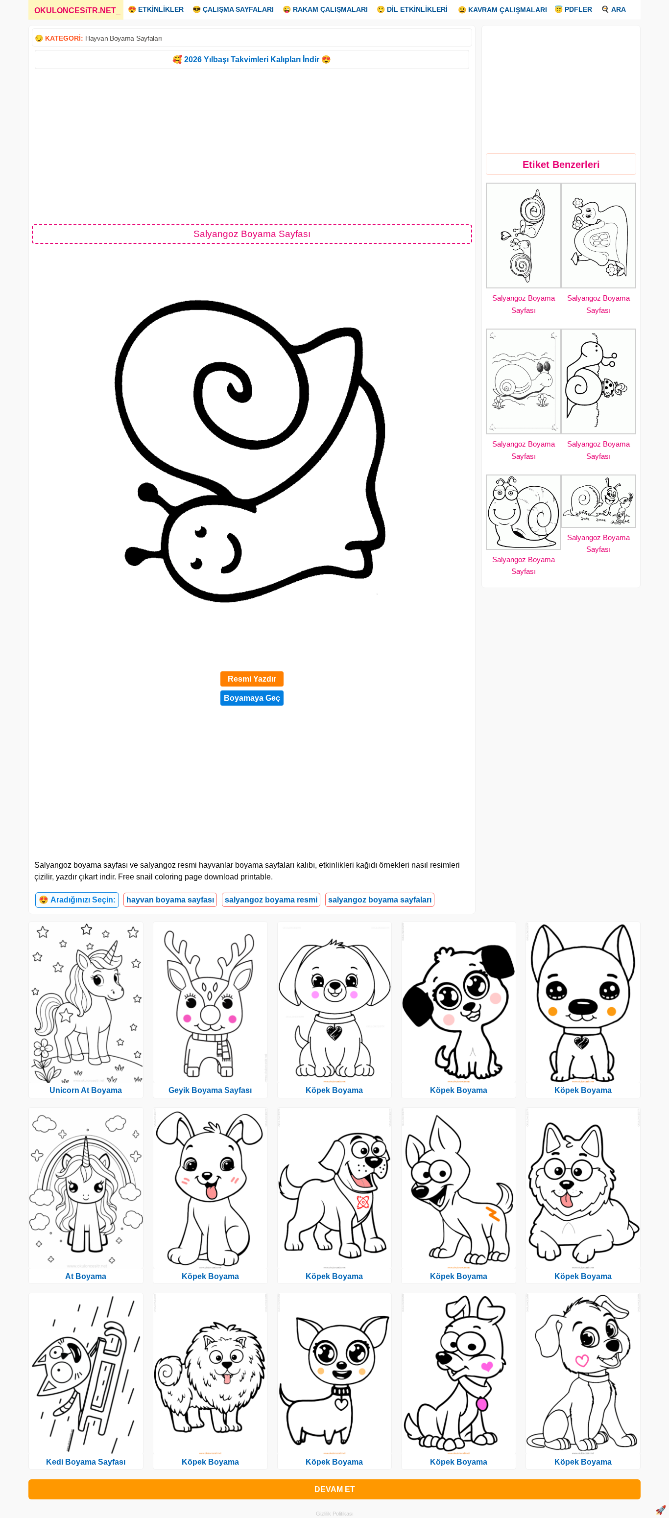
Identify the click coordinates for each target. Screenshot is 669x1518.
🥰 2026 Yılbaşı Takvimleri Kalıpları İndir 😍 (251, 59)
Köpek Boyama (210, 1276)
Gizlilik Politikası (335, 1514)
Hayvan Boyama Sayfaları (123, 38)
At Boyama (85, 1276)
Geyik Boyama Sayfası (210, 1090)
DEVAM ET (334, 1489)
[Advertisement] (252, 145)
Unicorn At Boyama (85, 1090)
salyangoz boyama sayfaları (379, 900)
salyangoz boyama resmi (271, 900)
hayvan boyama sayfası (170, 900)
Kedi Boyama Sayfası (85, 1462)
